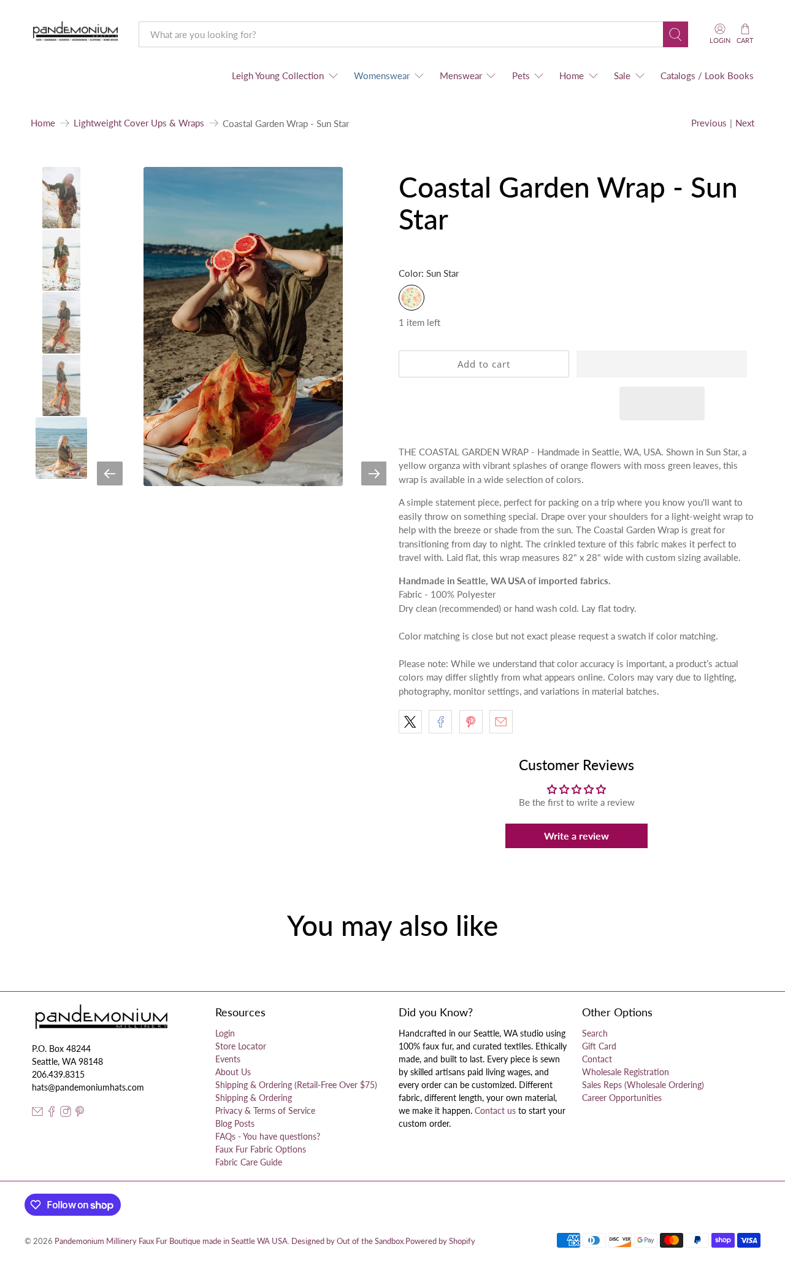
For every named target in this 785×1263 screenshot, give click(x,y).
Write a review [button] (576, 835)
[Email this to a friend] (501, 721)
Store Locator (240, 1046)
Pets (521, 75)
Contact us (495, 1110)
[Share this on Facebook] (440, 721)
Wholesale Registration (625, 1072)
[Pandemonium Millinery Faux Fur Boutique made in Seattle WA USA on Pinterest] (79, 1113)
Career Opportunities (622, 1097)
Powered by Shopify (440, 1241)
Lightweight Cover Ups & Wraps (139, 123)
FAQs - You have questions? (267, 1136)
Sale (622, 75)
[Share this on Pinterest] (471, 721)
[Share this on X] (410, 721)
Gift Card (599, 1046)
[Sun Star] (411, 298)
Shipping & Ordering (253, 1097)
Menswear (461, 75)
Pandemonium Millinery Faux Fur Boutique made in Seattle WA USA (171, 1241)
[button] (661, 363)
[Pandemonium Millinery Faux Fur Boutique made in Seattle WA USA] (75, 34)
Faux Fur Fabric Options (260, 1149)
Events (227, 1059)
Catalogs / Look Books (707, 75)
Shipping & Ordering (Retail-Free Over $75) (296, 1085)
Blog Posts (235, 1123)
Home (571, 75)
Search (595, 1033)
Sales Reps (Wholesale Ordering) (643, 1085)
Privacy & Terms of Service (265, 1110)
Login (225, 1033)
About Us (233, 1072)
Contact (597, 1059)
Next (744, 122)
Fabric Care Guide (248, 1162)
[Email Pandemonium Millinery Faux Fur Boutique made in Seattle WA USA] (37, 1113)
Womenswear (382, 75)
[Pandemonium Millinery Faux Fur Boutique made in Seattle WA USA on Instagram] (65, 1113)
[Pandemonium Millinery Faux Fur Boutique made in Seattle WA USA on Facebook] (51, 1113)
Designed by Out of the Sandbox (347, 1241)
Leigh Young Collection (278, 75)
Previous (709, 122)
